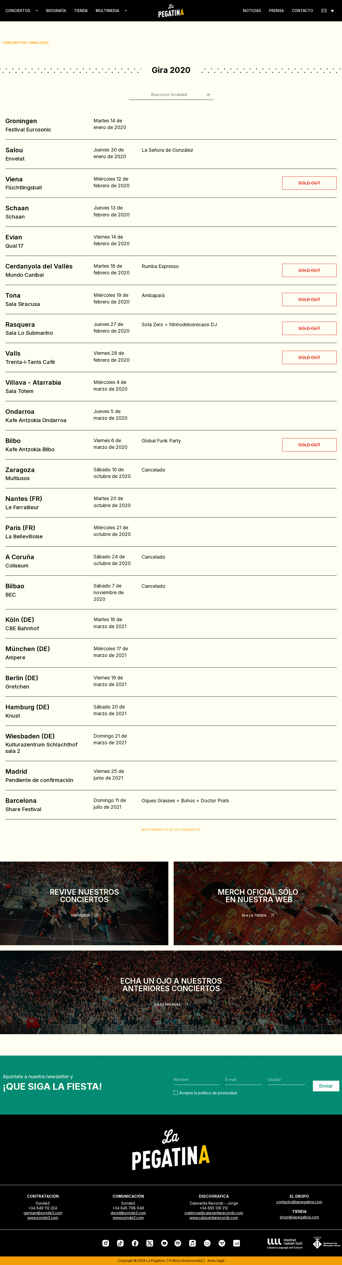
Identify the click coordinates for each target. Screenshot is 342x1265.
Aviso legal (215, 1261)
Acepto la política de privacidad (208, 1092)
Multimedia (107, 10)
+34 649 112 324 (42, 1208)
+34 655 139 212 (214, 1208)
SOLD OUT (309, 183)
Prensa (276, 10)
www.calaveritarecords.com (213, 1217)
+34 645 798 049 (128, 1208)
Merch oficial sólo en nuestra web (258, 896)
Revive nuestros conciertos (84, 896)
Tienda (81, 10)
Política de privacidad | (187, 1261)
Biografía (56, 10)
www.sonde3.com (42, 1217)
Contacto (302, 10)
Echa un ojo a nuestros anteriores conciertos (171, 984)
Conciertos (17, 10)
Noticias (252, 10)
